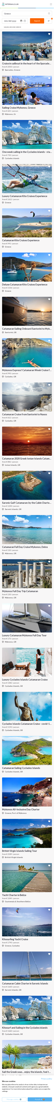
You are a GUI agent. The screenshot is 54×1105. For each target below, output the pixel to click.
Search (37, 21)
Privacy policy (46, 1079)
